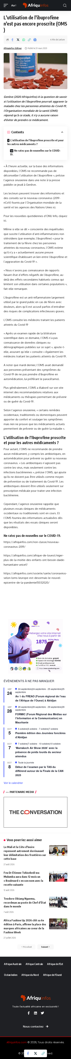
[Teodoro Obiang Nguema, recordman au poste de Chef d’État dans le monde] (58, 902)
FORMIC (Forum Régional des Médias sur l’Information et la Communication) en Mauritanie (41, 718)
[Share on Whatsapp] (23, 40)
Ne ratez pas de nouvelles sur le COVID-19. (35, 152)
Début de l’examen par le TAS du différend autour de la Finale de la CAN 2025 (39, 771)
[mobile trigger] (7, 5)
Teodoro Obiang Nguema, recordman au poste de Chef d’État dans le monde (25, 902)
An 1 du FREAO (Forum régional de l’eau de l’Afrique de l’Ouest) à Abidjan (40, 698)
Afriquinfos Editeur (13, 48)
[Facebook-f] (28, 1013)
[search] (64, 5)
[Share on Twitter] (18, 40)
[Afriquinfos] (35, 5)
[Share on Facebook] (12, 40)
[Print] (35, 40)
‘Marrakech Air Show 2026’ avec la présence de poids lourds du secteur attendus (38, 752)
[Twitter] (42, 1013)
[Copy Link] (29, 40)
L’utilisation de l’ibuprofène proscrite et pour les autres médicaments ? (35, 142)
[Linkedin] (35, 1013)
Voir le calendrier (13, 783)
